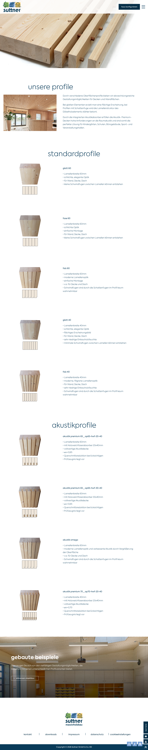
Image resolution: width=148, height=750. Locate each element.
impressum (74, 734)
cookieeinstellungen (120, 734)
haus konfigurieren (129, 7)
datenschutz (97, 734)
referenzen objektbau (24, 678)
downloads (51, 734)
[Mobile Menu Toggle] (143, 6)
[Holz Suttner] (74, 719)
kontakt (28, 734)
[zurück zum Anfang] (146, 747)
